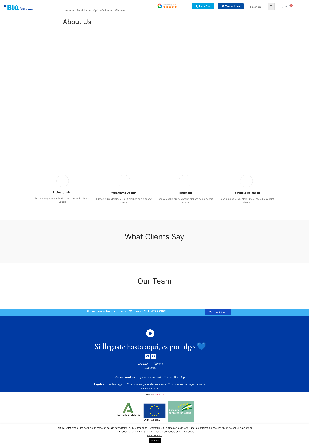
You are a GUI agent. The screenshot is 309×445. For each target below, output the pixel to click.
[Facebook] (147, 356)
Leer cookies (154, 435)
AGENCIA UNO (159, 394)
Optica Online (101, 10)
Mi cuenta (120, 10)
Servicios (82, 10)
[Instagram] (153, 356)
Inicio (68, 10)
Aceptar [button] (155, 440)
